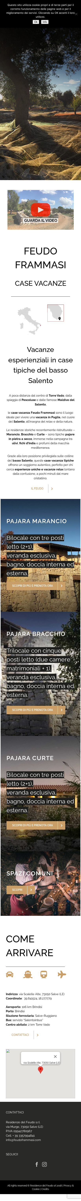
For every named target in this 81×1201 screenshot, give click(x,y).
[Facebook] (36, 1164)
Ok (36, 21)
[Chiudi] (55, 1056)
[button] (40, 1070)
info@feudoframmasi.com (23, 1140)
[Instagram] (44, 1164)
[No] (76, 14)
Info (45, 21)
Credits (45, 1189)
